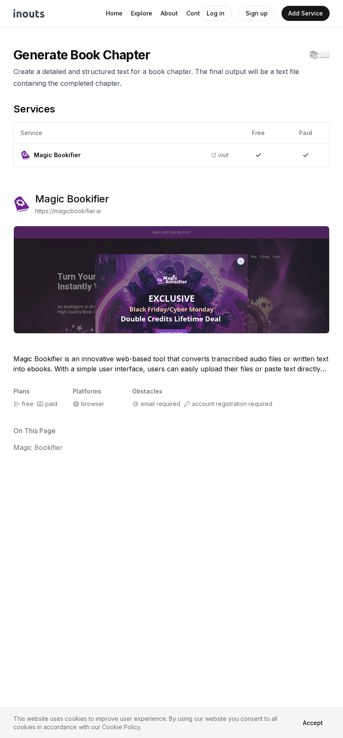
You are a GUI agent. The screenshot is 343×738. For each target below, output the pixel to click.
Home (114, 13)
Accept (313, 722)
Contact (197, 13)
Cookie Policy (121, 726)
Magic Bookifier (72, 199)
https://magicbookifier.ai (68, 211)
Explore (141, 13)
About (169, 13)
